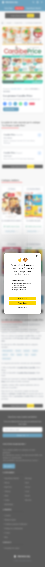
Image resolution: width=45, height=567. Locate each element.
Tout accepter (22, 298)
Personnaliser (22, 307)
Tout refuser (22, 303)
